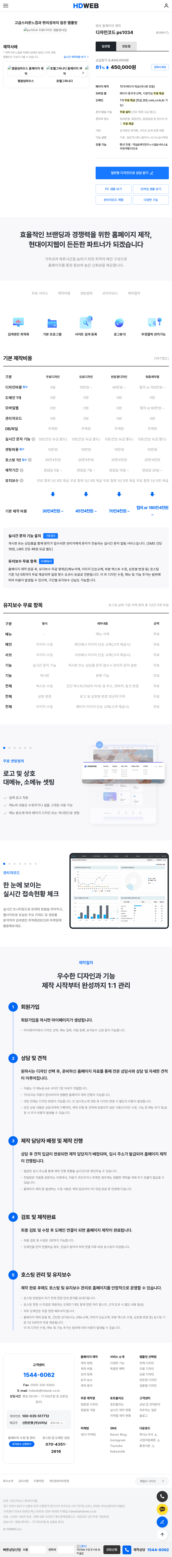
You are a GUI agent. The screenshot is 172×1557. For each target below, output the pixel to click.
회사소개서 (146, 1434)
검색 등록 (87, 1374)
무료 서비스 (40, 293)
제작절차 (134, 293)
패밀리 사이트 (148, 1481)
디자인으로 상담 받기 (130, 173)
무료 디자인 (146, 1369)
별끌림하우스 (26, 81)
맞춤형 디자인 (89, 1404)
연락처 (52, 1549)
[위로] (162, 1534)
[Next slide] (83, 73)
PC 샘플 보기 (113, 189)
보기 (81, 1553)
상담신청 (111, 1550)
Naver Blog (118, 1434)
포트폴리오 (117, 1404)
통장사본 (55, 1423)
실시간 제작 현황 (120, 1410)
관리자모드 (110, 293)
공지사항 (23, 1481)
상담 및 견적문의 (149, 1404)
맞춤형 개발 (88, 1410)
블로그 (143, 1416)
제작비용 (64, 293)
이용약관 (39, 1481)
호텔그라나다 (64, 81)
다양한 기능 (151, 200)
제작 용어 (87, 1386)
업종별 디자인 (148, 1386)
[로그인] (166, 6)
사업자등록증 (147, 1440)
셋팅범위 (86, 293)
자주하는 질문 (148, 1410)
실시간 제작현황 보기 (75, 56)
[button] (4, 748)
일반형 (106, 46)
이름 (25, 1549)
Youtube (116, 1446)
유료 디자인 (146, 1374)
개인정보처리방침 (59, 1481)
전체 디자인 (146, 1363)
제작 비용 (87, 1369)
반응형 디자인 (148, 1380)
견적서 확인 (160, 67)
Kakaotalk (117, 1451)
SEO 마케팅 (88, 1434)
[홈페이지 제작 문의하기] (162, 1522)
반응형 (126, 46)
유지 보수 (87, 1380)
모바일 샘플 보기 (151, 189)
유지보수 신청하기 (21, 1444)
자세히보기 (46, 561)
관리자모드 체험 (114, 200)
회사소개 (8, 1481)
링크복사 (160, 32)
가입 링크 (50, 535)
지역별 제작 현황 (120, 1416)
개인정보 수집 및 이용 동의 (88, 1550)
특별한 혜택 (117, 1369)
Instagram (117, 1440)
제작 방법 (87, 1363)
